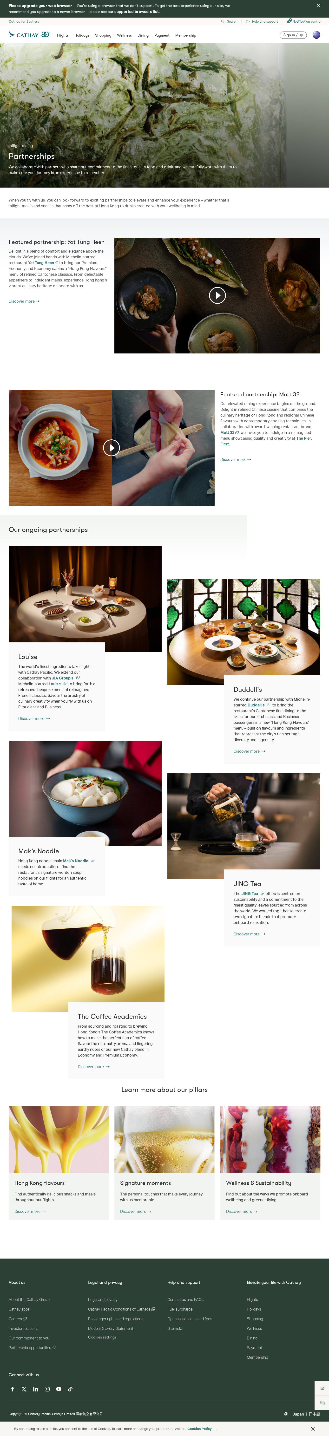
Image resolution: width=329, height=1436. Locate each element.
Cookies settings (102, 1337)
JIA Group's (63, 677)
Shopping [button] (103, 35)
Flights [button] (63, 35)
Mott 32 (227, 432)
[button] (30, 1211)
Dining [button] (143, 35)
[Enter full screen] (316, 349)
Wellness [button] (124, 35)
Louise (55, 683)
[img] (318, 5)
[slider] (117, 344)
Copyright (16, 1414)
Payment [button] (162, 35)
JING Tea (250, 893)
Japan (298, 1413)
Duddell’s (257, 704)
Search (232, 21)
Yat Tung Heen (41, 262)
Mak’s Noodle (76, 860)
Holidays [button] (81, 35)
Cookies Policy (199, 1429)
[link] (243, 632)
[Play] (217, 295)
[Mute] (124, 349)
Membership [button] (185, 35)
